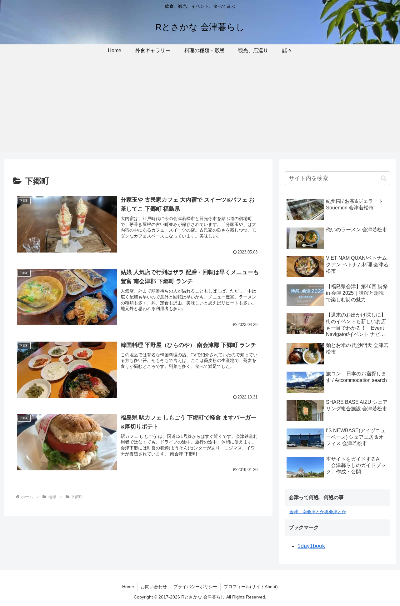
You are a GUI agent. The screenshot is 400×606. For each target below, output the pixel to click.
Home (128, 586)
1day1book (311, 546)
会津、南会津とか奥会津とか (317, 511)
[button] (383, 178)
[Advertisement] (200, 108)
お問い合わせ (154, 586)
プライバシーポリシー (195, 586)
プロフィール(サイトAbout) (251, 586)
